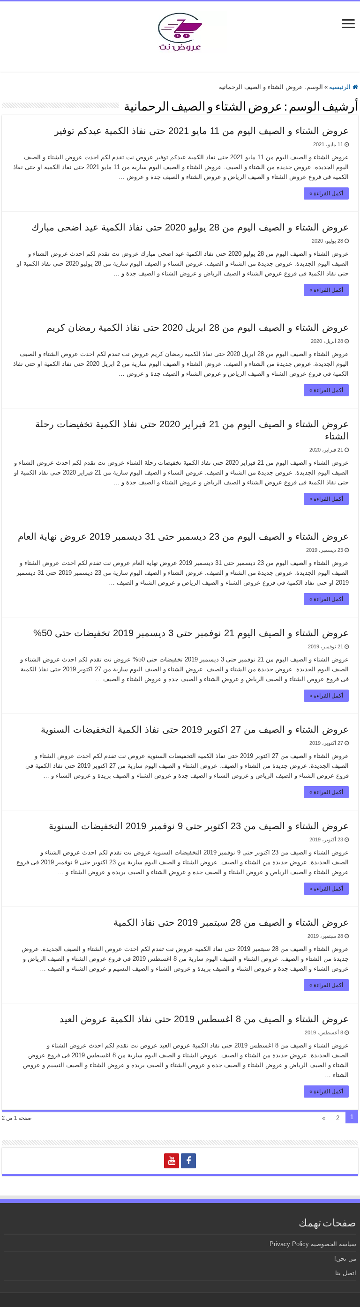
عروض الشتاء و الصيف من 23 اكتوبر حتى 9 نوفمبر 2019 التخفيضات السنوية (199, 826)
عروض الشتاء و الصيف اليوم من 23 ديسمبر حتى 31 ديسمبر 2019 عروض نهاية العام (183, 536)
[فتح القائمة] (348, 24)
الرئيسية (340, 86)
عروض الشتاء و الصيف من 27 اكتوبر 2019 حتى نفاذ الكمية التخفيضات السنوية (195, 729)
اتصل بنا (345, 1273)
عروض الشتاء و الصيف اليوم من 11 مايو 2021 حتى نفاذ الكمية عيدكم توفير (201, 131)
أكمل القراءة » (326, 193)
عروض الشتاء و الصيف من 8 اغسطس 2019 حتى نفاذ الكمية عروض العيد (204, 1019)
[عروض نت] (180, 30)
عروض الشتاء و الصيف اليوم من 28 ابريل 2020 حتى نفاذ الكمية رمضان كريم (197, 327)
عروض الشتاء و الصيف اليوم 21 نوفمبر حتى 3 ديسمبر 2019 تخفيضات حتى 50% (191, 633)
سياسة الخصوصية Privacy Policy (313, 1244)
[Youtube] (171, 1160)
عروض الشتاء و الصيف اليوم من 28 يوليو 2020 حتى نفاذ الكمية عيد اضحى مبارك (190, 227)
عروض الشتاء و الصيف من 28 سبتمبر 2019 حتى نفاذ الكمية (231, 922)
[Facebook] (188, 1160)
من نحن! (345, 1258)
